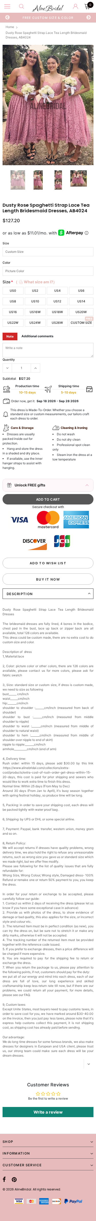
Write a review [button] (48, 1112)
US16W (35, 312)
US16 (13, 312)
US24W (35, 323)
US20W (81, 312)
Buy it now (48, 579)
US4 (57, 290)
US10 (35, 301)
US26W (57, 323)
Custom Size (81, 323)
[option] (48, 17)
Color (6, 262)
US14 (81, 301)
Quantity (9, 359)
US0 (13, 290)
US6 (81, 290)
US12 (57, 301)
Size (6, 243)
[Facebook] (4, 1179)
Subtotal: (10, 378)
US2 (35, 290)
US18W (57, 312)
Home (10, 27)
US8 (13, 301)
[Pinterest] (14, 1179)
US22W (12, 323)
